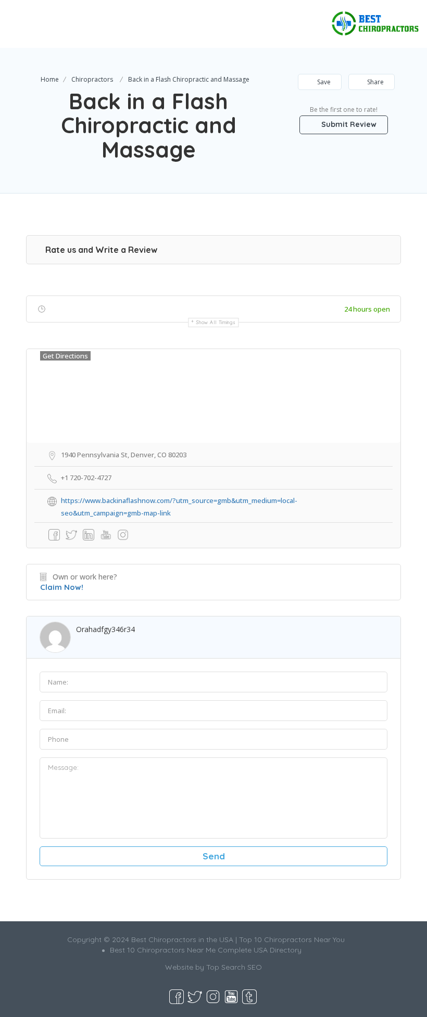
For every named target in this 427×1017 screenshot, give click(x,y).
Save (323, 82)
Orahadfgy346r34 (105, 629)
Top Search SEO (234, 967)
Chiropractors (92, 79)
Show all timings (215, 322)
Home (50, 79)
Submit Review (347, 124)
